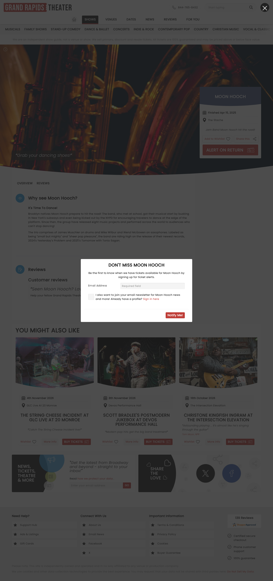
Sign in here (151, 299)
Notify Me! (175, 315)
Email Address (97, 285)
